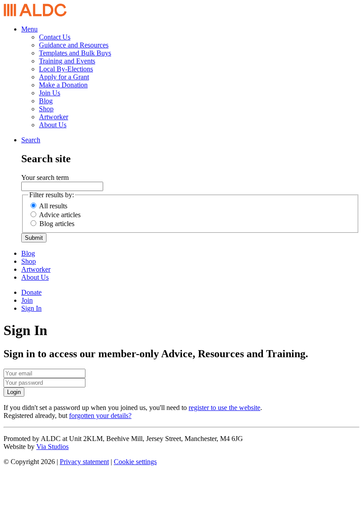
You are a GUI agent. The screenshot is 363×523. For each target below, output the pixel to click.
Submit (34, 237)
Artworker (53, 117)
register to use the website (224, 407)
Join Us (49, 93)
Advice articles (60, 215)
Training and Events (67, 61)
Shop (46, 109)
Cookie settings (135, 461)
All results (53, 206)
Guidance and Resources (73, 45)
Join (27, 300)
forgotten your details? (100, 415)
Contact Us (54, 37)
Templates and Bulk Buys (75, 53)
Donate (31, 292)
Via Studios (52, 446)
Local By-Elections (66, 69)
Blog (46, 101)
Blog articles (56, 223)
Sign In (31, 308)
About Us (52, 125)
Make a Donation (63, 85)
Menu (29, 29)
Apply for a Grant (64, 77)
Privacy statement (84, 461)
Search (30, 140)
